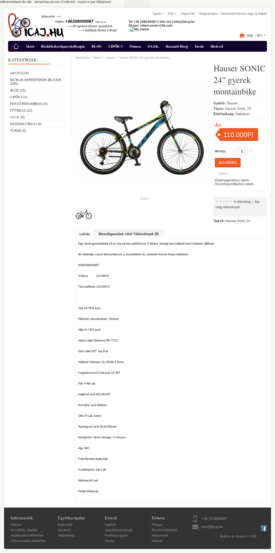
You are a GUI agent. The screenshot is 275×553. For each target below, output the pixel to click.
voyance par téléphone (94, 2)
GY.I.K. (153, 46)
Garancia (64, 530)
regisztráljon (208, 14)
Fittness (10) (21, 110)
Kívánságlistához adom (232, 180)
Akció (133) (19, 73)
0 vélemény (242, 202)
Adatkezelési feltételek (27, 535)
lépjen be (187, 14)
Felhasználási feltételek (28, 541)
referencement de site (16, 2)
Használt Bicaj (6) (26, 124)
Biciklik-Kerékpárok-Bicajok (63, 46)
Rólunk (16, 525)
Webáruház (82, 57)
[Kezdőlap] (16, 46)
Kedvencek (160, 535)
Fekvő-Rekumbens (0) (29, 104)
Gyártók (110, 525)
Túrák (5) (18, 131)
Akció (30, 46)
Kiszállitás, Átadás (24, 530)
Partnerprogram (116, 535)
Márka (98, 57)
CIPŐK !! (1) (18, 97)
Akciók (109, 541)
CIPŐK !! (115, 46)
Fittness (135, 46)
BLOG (97, 46)
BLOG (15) (18, 90)
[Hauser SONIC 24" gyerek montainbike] (83, 213)
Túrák (199, 46)
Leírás (84, 234)
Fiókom (157, 525)
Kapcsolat (65, 525)
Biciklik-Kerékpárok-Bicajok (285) (35, 82)
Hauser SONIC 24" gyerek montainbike (144, 57)
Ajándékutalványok (119, 530)
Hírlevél (217, 46)
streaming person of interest (54, 2)
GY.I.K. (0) (17, 117)
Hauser (110, 57)
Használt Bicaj (177, 46)
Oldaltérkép (66, 535)
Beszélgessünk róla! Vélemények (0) (129, 234)
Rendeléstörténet (164, 530)
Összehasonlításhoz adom (234, 184)
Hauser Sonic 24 (238, 221)
